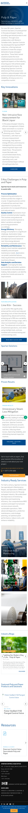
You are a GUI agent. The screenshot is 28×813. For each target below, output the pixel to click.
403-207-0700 (8, 769)
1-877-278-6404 (5, 773)
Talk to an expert (14, 475)
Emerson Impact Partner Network (11, 793)
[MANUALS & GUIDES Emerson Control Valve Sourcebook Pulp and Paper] (14, 733)
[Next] (25, 132)
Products (4, 790)
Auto (17, 253)
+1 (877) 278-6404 (9, 471)
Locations (19, 790)
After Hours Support (7, 795)
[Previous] (2, 132)
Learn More (14, 169)
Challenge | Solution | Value (14, 442)
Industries (12, 790)
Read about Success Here (14, 339)
